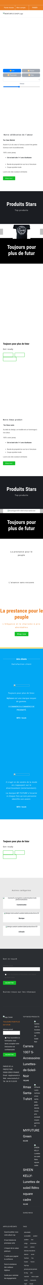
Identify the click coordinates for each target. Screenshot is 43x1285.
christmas (33, 1243)
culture (32, 1247)
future (32, 1262)
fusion (26, 1262)
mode (26, 1280)
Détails (31, 510)
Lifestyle (21, 932)
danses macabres (29, 1251)
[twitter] (8, 998)
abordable (27, 1232)
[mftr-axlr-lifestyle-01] (21, 927)
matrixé (26, 1276)
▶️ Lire (12, 70)
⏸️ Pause (31, 70)
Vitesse (22, 83)
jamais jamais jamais (30, 1269)
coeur (26, 1247)
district (26, 1254)
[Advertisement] (21, 39)
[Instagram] (29, 1218)
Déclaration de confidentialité (25, 977)
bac (32, 1240)
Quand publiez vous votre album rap (11, 1233)
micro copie (34, 1276)
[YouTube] (31, 1218)
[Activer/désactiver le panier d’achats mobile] (32, 14)
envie (32, 1254)
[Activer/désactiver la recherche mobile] (35, 14)
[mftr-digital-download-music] (21, 913)
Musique (21, 918)
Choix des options (14, 510)
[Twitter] (26, 1218)
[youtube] (17, 998)
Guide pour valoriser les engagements (11, 1276)
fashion (26, 1258)
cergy (26, 1243)
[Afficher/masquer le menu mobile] (39, 14)
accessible (27, 1236)
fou (32, 1258)
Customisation (21, 905)
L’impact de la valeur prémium (11, 1249)
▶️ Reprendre (12, 75)
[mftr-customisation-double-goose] (21, 898)
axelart (35, 1236)
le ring (26, 1273)
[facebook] (4, 998)
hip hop (26, 1265)
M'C (31, 1273)
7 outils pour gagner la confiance (11, 1257)
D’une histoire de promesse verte (10, 1241)
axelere (26, 1240)
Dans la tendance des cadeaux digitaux (10, 1267)
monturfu (33, 1280)
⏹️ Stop (31, 75)
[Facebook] (23, 1218)
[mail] (21, 998)
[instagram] (12, 998)
